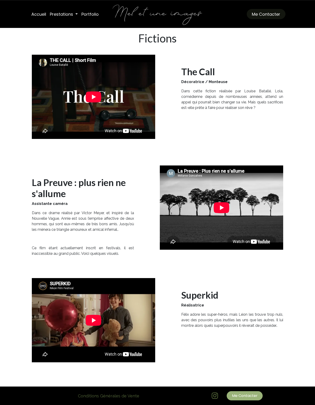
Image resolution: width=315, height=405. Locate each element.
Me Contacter (266, 14)
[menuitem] (39, 14)
